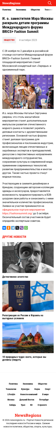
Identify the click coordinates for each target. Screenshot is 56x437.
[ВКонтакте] (4, 228)
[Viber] (21, 228)
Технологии (11, 389)
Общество (35, 9)
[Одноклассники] (8, 228)
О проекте (42, 405)
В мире (45, 394)
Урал (23, 405)
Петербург (44, 399)
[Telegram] (13, 228)
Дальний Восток (26, 399)
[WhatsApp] (26, 228)
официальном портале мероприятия (23, 209)
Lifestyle (11, 394)
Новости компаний (28, 394)
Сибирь (12, 405)
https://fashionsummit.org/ (17, 213)
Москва (10, 399)
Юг (31, 405)
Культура (25, 389)
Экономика (21, 9)
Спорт (47, 389)
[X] (17, 228)
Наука (37, 389)
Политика (6, 9)
